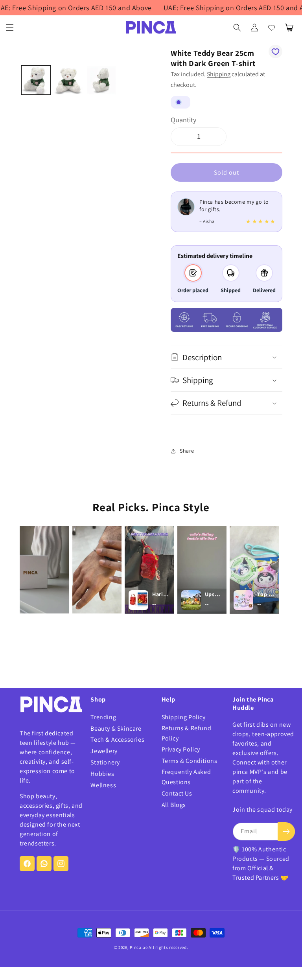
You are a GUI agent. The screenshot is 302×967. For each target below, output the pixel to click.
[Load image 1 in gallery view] (36, 80)
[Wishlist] (271, 27)
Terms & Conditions (189, 761)
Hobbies (102, 774)
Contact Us (177, 793)
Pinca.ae (139, 947)
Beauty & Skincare (115, 728)
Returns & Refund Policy (187, 733)
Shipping (218, 74)
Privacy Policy (181, 749)
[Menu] (9, 27)
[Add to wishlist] (275, 51)
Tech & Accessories (117, 739)
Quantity (183, 119)
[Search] (237, 27)
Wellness (103, 785)
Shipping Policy (184, 717)
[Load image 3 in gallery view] (101, 80)
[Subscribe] (286, 831)
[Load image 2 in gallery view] (68, 80)
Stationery (105, 762)
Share (187, 450)
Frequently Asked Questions (186, 777)
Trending (103, 717)
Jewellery (103, 751)
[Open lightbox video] (44, 569)
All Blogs (174, 805)
